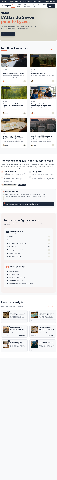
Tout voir (53, 50)
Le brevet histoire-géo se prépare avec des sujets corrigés (14, 72)
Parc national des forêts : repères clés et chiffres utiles (13, 105)
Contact (45, 4)
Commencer (7, 34)
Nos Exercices (27, 5)
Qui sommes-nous (36, 5)
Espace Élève (50, 5)
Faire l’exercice (22, 320)
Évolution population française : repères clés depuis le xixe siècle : (16, 344)
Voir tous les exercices (49, 306)
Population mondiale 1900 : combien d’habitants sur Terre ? (18, 314)
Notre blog (19, 5)
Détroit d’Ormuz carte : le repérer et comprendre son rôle (46, 344)
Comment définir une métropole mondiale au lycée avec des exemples (17, 329)
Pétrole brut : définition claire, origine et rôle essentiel (41, 137)
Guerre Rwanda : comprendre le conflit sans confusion (42, 72)
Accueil (13, 4)
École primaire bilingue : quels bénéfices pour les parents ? (41, 105)
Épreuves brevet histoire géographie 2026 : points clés (13, 137)
